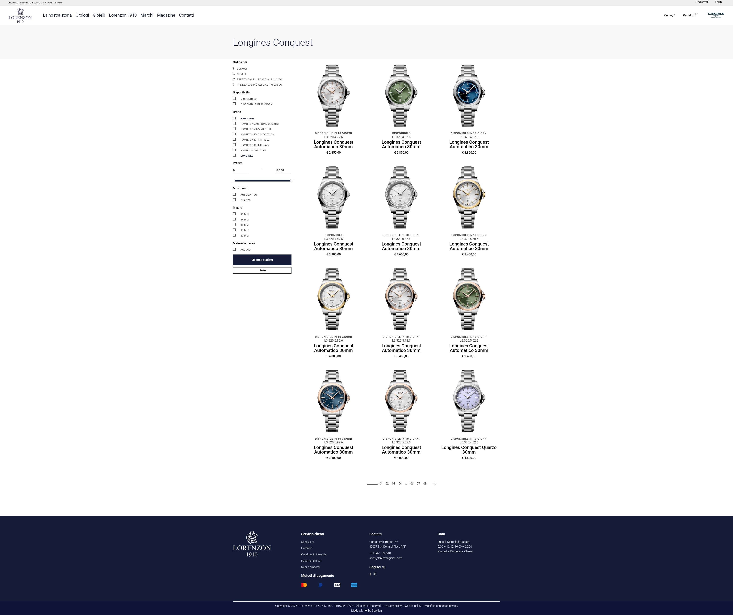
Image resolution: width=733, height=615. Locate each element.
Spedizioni (307, 542)
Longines (247, 155)
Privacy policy (393, 606)
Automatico (249, 194)
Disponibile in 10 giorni (257, 104)
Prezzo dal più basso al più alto (259, 79)
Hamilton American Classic (260, 123)
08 (424, 483)
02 (387, 483)
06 (411, 483)
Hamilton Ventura (253, 150)
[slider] (233, 180)
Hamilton (247, 118)
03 (393, 483)
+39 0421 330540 (53, 3)
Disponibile (249, 98)
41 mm (245, 230)
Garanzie (306, 548)
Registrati (702, 2)
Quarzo (246, 200)
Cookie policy (413, 606)
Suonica (377, 610)
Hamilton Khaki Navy (255, 145)
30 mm (245, 214)
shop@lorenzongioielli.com (25, 3)
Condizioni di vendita (313, 554)
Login (718, 2)
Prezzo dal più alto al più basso (259, 84)
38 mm (245, 225)
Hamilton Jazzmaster (256, 129)
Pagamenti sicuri (311, 560)
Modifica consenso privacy (441, 606)
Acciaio (246, 249)
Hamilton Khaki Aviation (257, 134)
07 (418, 483)
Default (242, 68)
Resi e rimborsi (310, 567)
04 (400, 483)
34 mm (245, 219)
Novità (241, 74)
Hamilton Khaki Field (255, 139)
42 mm (245, 235)
